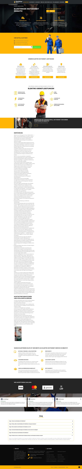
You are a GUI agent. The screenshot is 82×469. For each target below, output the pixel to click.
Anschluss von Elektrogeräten (21, 93)
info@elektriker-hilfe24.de (37, 457)
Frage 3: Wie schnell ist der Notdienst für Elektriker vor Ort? (20, 426)
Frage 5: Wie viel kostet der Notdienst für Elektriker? (18, 432)
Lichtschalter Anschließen (21, 105)
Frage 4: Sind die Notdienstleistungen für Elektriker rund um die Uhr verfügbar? (23, 429)
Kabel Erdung (55, 93)
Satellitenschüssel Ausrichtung (51, 458)
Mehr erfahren (21, 77)
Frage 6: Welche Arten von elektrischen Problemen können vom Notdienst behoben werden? (26, 435)
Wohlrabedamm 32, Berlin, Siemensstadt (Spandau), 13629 (37, 455)
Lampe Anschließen (61, 456)
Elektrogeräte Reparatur (62, 451)
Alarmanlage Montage (57, 99)
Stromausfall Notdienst (21, 99)
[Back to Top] (79, 467)
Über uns (52, 11)
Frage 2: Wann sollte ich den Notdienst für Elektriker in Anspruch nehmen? (22, 423)
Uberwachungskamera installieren (59, 105)
